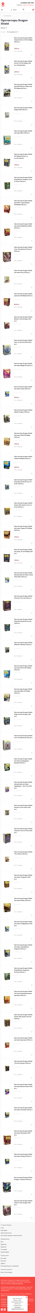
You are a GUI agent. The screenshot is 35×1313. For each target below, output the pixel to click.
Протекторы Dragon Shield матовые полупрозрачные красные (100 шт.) (23, 993)
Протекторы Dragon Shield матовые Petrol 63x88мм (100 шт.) (23, 668)
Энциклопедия (5, 1252)
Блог (2, 1241)
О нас (2, 1228)
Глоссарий (4, 1249)
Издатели (3, 1247)
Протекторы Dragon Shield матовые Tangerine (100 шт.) (23, 877)
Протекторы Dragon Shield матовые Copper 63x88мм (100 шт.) (23, 528)
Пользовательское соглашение (10, 1266)
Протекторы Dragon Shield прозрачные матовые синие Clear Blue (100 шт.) (23, 575)
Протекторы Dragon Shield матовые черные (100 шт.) (23, 1155)
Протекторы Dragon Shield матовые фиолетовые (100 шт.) (23, 1086)
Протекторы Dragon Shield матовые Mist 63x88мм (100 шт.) (23, 691)
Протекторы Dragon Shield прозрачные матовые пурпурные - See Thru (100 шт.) (23, 785)
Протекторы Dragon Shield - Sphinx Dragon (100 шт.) (23, 411)
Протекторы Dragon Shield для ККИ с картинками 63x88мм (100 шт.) (23, 202)
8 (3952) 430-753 (27, 3)
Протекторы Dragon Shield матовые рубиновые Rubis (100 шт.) (23, 226)
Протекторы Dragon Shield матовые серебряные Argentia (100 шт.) (23, 947)
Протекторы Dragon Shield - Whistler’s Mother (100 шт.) (23, 643)
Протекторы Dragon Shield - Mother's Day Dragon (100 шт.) (23, 319)
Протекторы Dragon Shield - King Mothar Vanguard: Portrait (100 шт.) (23, 970)
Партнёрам (4, 1230)
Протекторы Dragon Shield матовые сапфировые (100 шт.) (23, 923)
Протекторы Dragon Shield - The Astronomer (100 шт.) (23, 1062)
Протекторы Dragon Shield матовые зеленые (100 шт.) (23, 1109)
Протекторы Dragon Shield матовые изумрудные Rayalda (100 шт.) (23, 761)
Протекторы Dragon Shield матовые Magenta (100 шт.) (23, 364)
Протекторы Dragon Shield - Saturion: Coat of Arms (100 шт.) (23, 830)
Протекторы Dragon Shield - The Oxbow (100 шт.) (23, 853)
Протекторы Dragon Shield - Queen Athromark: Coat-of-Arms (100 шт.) (23, 505)
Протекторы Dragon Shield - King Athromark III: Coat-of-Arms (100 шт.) (23, 482)
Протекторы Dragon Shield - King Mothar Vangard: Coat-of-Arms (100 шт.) (23, 179)
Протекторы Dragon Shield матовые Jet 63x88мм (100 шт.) (23, 551)
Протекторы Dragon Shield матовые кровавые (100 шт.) (23, 1133)
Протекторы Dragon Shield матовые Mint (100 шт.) (23, 132)
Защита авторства (6, 1233)
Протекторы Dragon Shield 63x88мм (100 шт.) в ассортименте (23, 156)
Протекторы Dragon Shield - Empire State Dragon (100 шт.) (23, 714)
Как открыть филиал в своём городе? (11, 1235)
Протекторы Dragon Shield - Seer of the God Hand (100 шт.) (23, 342)
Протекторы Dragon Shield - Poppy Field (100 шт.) (23, 108)
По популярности (12, 32)
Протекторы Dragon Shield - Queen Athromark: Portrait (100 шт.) (23, 1016)
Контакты (3, 1261)
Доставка (3, 1258)
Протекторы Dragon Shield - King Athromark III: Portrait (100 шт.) (23, 621)
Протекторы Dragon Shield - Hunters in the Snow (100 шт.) (23, 807)
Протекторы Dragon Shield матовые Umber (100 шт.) (23, 899)
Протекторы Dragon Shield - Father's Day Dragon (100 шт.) (23, 1203)
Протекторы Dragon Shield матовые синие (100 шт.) (23, 388)
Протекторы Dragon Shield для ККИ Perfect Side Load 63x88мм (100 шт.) (23, 86)
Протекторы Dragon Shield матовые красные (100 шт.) (23, 1039)
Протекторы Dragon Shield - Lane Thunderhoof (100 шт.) (23, 736)
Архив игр (3, 1244)
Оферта (3, 1263)
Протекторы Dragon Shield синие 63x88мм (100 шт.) (23, 457)
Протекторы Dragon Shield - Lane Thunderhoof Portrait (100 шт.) (23, 249)
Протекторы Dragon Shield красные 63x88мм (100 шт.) (23, 295)
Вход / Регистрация (6, 1272)
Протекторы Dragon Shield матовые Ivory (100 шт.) (23, 271)
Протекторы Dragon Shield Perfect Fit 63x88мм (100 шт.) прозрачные (23, 63)
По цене (3, 32)
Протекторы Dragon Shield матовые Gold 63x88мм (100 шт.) (23, 435)
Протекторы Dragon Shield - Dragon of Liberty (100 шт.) (23, 1178)
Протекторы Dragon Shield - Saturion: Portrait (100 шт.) (23, 597)
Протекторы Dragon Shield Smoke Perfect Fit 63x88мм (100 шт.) (23, 40)
